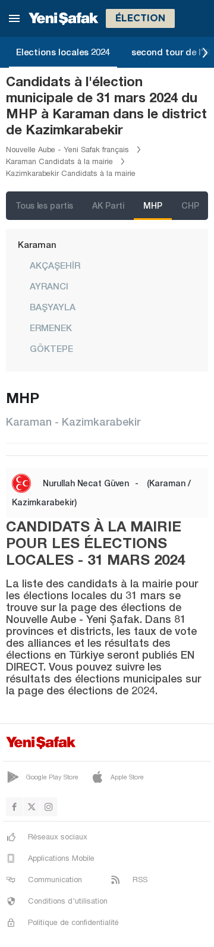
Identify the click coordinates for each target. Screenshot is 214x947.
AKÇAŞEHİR (55, 265)
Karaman (37, 244)
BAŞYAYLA (52, 306)
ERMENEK (51, 327)
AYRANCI (49, 286)
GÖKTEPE (51, 348)
